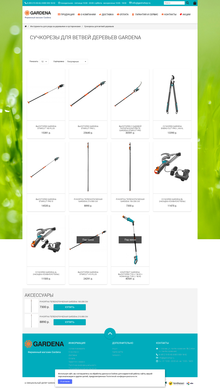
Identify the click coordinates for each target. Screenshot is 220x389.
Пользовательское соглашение (82, 368)
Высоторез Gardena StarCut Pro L (88, 127)
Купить (69, 307)
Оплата (72, 358)
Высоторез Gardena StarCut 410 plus (88, 273)
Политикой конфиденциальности (121, 376)
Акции (114, 348)
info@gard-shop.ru (166, 358)
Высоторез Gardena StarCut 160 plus (46, 127)
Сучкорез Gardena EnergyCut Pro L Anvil (172, 127)
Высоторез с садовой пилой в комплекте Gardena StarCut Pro (130, 128)
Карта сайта (117, 352)
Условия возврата (77, 348)
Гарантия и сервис (77, 362)
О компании (74, 352)
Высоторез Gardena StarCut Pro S (46, 200)
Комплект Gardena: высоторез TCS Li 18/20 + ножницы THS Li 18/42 (130, 274)
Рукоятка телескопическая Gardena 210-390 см (88, 200)
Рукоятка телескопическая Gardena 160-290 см (130, 200)
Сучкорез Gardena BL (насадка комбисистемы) (172, 200)
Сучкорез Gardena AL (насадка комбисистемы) (46, 273)
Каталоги (116, 355)
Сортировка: (58, 61)
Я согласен (65, 381)
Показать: (33, 61)
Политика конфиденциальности (82, 365)
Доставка (73, 355)
